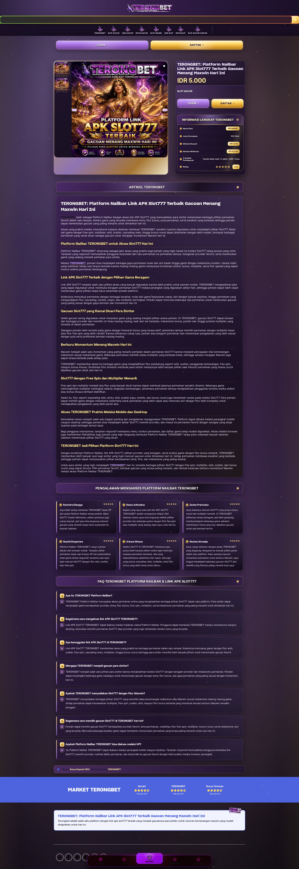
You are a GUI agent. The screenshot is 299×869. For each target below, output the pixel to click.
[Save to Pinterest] (86, 857)
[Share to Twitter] (60, 857)
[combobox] (146, 19)
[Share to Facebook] (68, 857)
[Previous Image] (74, 110)
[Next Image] (165, 110)
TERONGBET (78, 263)
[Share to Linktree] (77, 857)
